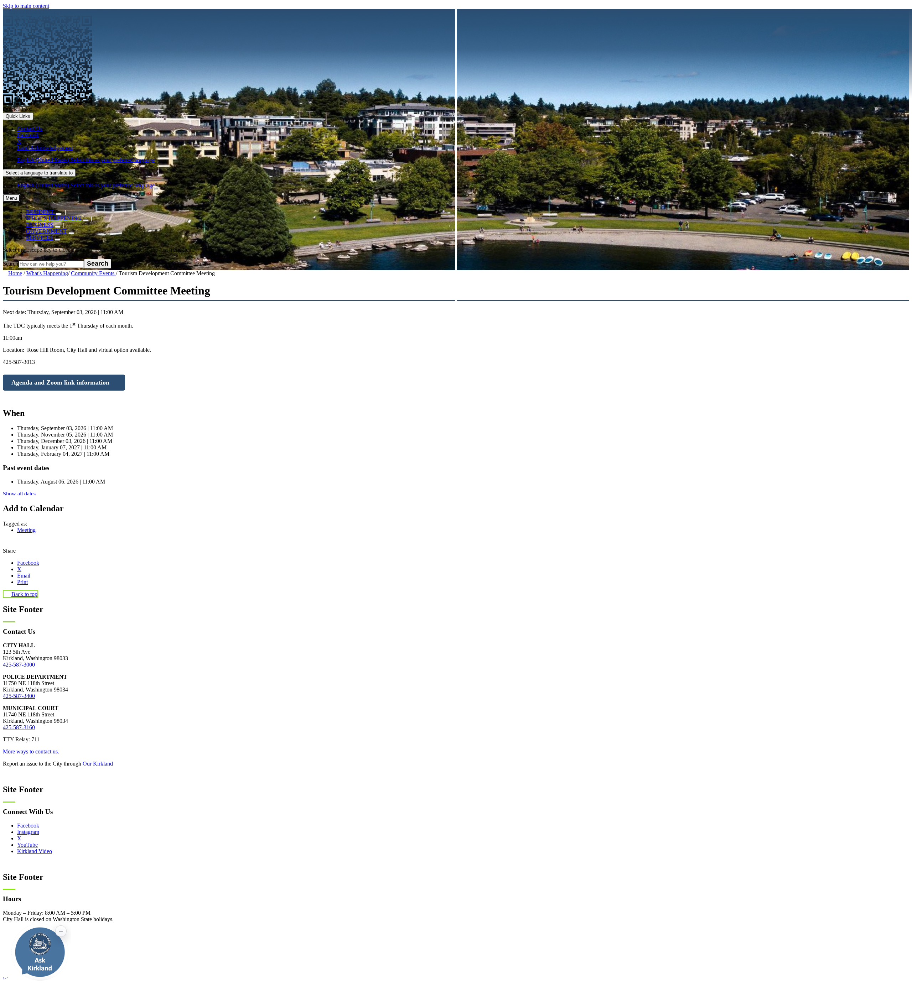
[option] (463, 160)
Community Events (93, 273)
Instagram (28, 832)
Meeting (26, 530)
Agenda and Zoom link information (60, 382)
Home (15, 273)
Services (39, 238)
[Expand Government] (71, 233)
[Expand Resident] (58, 214)
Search (10, 264)
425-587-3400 (19, 696)
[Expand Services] (57, 240)
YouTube (27, 845)
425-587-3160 (19, 727)
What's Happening (54, 218)
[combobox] (39, 173)
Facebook (28, 826)
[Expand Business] (58, 227)
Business (39, 225)
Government (46, 231)
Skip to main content (26, 6)
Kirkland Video (34, 851)
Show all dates (19, 494)
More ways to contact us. (31, 751)
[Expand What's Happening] (86, 220)
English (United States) (86, 160)
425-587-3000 (19, 665)
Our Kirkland (98, 764)
